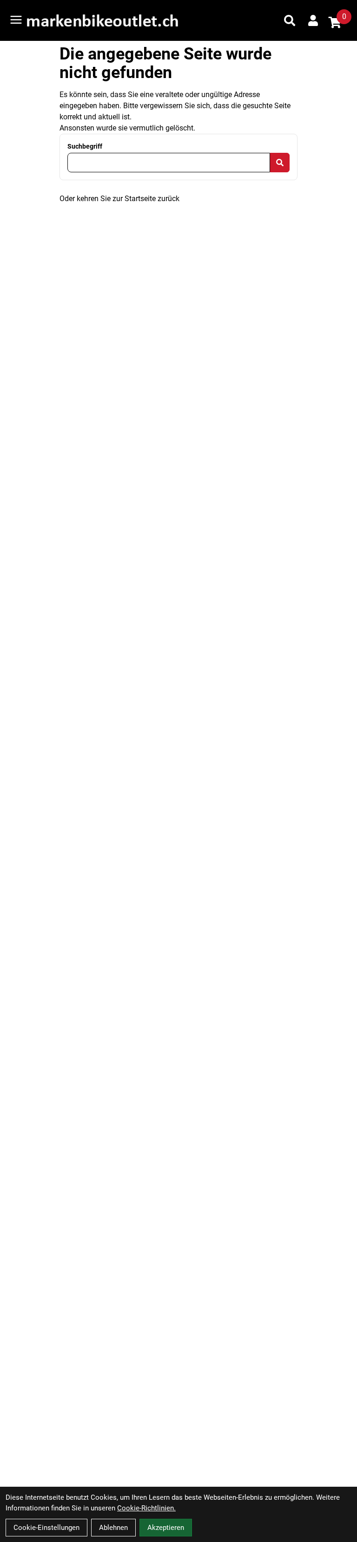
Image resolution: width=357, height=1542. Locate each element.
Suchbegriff (84, 146)
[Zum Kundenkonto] (313, 20)
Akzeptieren (165, 1527)
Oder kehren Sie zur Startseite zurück (119, 198)
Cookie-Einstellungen (46, 1527)
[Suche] (289, 20)
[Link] (16, 20)
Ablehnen (113, 1527)
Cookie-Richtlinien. (146, 1508)
